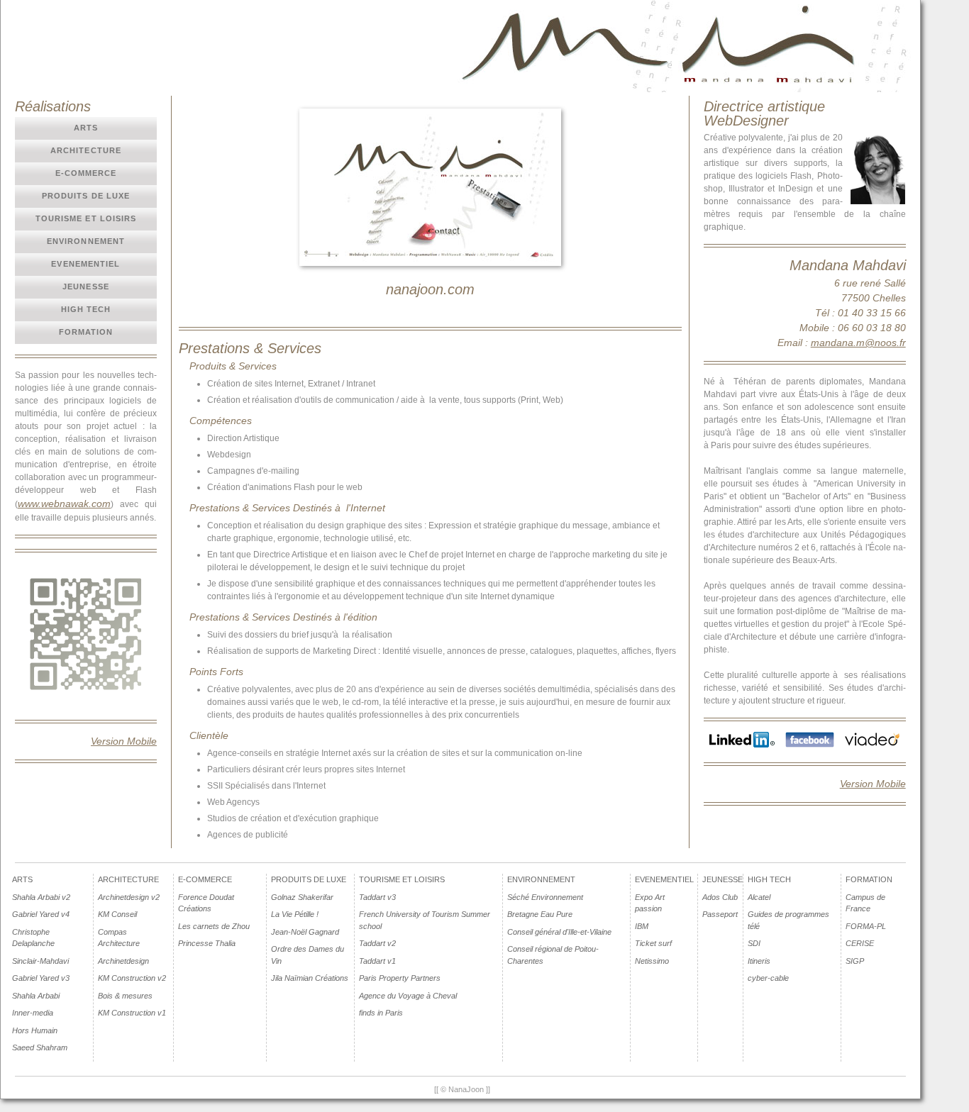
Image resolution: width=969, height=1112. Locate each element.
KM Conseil (117, 914)
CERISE (860, 943)
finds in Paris (381, 1012)
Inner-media (32, 1012)
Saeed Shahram (39, 1047)
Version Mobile (124, 741)
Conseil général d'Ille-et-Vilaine (559, 932)
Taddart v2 (377, 943)
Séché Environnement (545, 897)
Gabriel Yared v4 (41, 914)
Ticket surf (653, 943)
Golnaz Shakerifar (302, 897)
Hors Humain (34, 1030)
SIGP (855, 961)
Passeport (720, 914)
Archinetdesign (123, 961)
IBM (641, 926)
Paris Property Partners (400, 978)
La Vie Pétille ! (295, 914)
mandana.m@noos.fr (858, 342)
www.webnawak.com (64, 503)
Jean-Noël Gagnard (305, 932)
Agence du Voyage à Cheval (408, 995)
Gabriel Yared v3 (41, 978)
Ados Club (720, 897)
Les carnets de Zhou (214, 926)
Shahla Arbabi (36, 995)
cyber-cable (768, 978)
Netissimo (652, 961)
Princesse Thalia (207, 943)
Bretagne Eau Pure (539, 914)
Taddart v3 (377, 897)
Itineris (759, 961)
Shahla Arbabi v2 (41, 897)
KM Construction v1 (132, 1012)
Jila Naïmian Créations (309, 978)
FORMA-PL (866, 926)
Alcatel (759, 897)
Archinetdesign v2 (129, 897)
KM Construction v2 (132, 978)
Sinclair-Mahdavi (40, 961)
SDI (754, 943)
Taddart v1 (377, 961)
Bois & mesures (125, 995)
